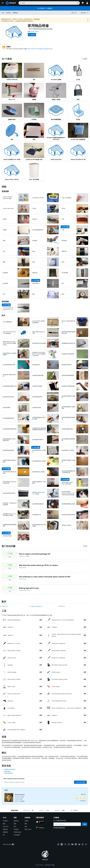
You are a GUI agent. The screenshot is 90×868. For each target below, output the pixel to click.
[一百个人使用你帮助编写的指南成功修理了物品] (84, 798)
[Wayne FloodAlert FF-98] (78, 150)
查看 (41, 620)
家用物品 (15, 13)
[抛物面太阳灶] (12, 110)
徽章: (83, 794)
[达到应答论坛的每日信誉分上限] (76, 798)
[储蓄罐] (34, 90)
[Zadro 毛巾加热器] (34, 170)
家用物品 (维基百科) (9, 769)
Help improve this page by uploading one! (40, 49)
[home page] (11, 3)
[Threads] (83, 844)
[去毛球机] (34, 110)
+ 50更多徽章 (82, 801)
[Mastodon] (76, 844)
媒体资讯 (16, 821)
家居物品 (8, 13)
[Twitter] (65, 844)
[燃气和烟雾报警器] (56, 110)
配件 (4, 601)
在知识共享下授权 (50, 865)
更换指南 (5, 191)
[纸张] (34, 130)
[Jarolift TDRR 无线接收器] (78, 130)
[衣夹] (34, 70)
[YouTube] (72, 844)
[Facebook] (62, 844)
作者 (6, 790)
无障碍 (26, 821)
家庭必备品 (7, 771)
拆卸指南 (5, 301)
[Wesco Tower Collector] (12, 170)
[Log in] (87, 3)
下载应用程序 (40, 817)
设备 (3, 13)
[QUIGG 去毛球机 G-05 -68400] (12, 150)
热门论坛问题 (8, 546)
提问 (86, 546)
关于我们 (5, 821)
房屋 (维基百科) (8, 773)
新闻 (15, 823)
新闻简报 (5, 832)
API (4, 835)
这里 (18, 21)
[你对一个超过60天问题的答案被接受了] (80, 798)
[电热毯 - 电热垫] (56, 90)
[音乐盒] (78, 110)
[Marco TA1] (12, 90)
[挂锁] (78, 90)
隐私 (26, 823)
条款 (26, 826)
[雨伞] (12, 130)
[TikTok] (58, 844)
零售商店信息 (17, 832)
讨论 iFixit (5, 826)
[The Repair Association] (86, 844)
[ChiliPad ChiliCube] (12, 70)
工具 (4, 610)
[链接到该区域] (1, 737)
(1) (4, 606)
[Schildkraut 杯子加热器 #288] (34, 150)
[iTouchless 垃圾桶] (56, 70)
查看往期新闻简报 (60, 827)
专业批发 (16, 829)
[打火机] (78, 70)
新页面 (85, 59)
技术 (3, 315)
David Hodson (35, 31)
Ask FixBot (79, 782)
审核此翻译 (36, 19)
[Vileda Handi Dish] (56, 150)
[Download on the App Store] (40, 822)
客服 (4, 823)
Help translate (7, 844)
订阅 (84, 824)
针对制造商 (17, 835)
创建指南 (32, 34)
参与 (15, 826)
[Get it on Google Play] (40, 827)
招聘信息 (5, 829)
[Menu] (2, 3)
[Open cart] (82, 3)
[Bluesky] (79, 844)
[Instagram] (69, 844)
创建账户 (50, 8)
